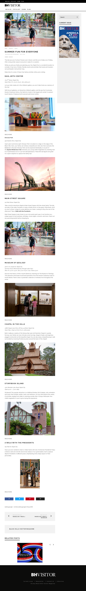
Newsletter (40, 581)
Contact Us (50, 581)
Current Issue (28, 581)
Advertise (60, 581)
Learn (18, 1)
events (15, 218)
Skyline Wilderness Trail (14, 149)
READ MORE (8, 134)
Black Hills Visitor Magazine (12, 54)
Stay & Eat (13, 1)
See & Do (7, 1)
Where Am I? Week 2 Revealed (41, 517)
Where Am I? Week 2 (19, 516)
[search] (77, 17)
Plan (22, 1)
